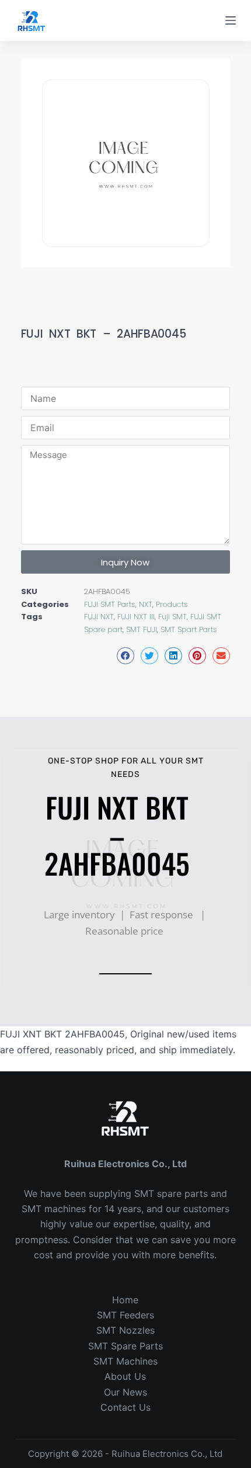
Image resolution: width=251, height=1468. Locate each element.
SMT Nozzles (125, 1330)
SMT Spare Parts (125, 1346)
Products (172, 604)
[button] (125, 655)
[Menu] (230, 20)
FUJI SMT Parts (109, 604)
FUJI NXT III (136, 616)
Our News (125, 1392)
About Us (125, 1376)
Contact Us (125, 1407)
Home (125, 1300)
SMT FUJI (141, 629)
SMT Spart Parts (189, 629)
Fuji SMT (172, 616)
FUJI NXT (99, 616)
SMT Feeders (125, 1315)
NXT (145, 604)
